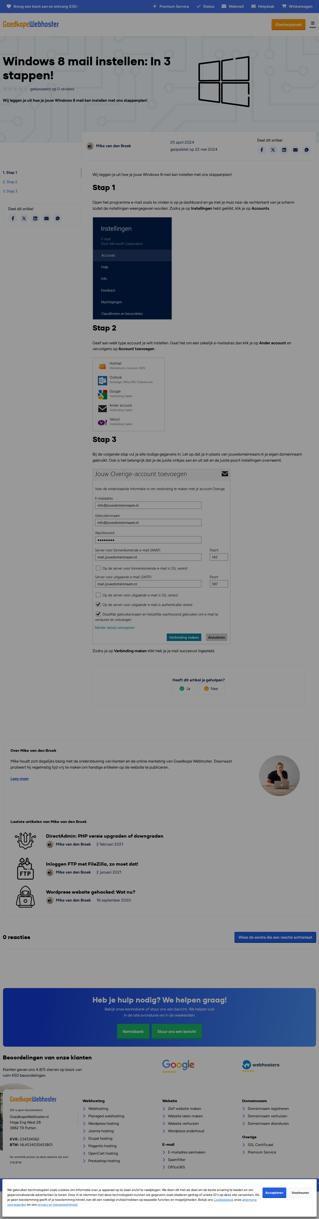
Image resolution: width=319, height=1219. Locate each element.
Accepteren (274, 1193)
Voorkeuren (300, 1193)
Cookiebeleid (223, 1200)
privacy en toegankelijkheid (57, 1205)
